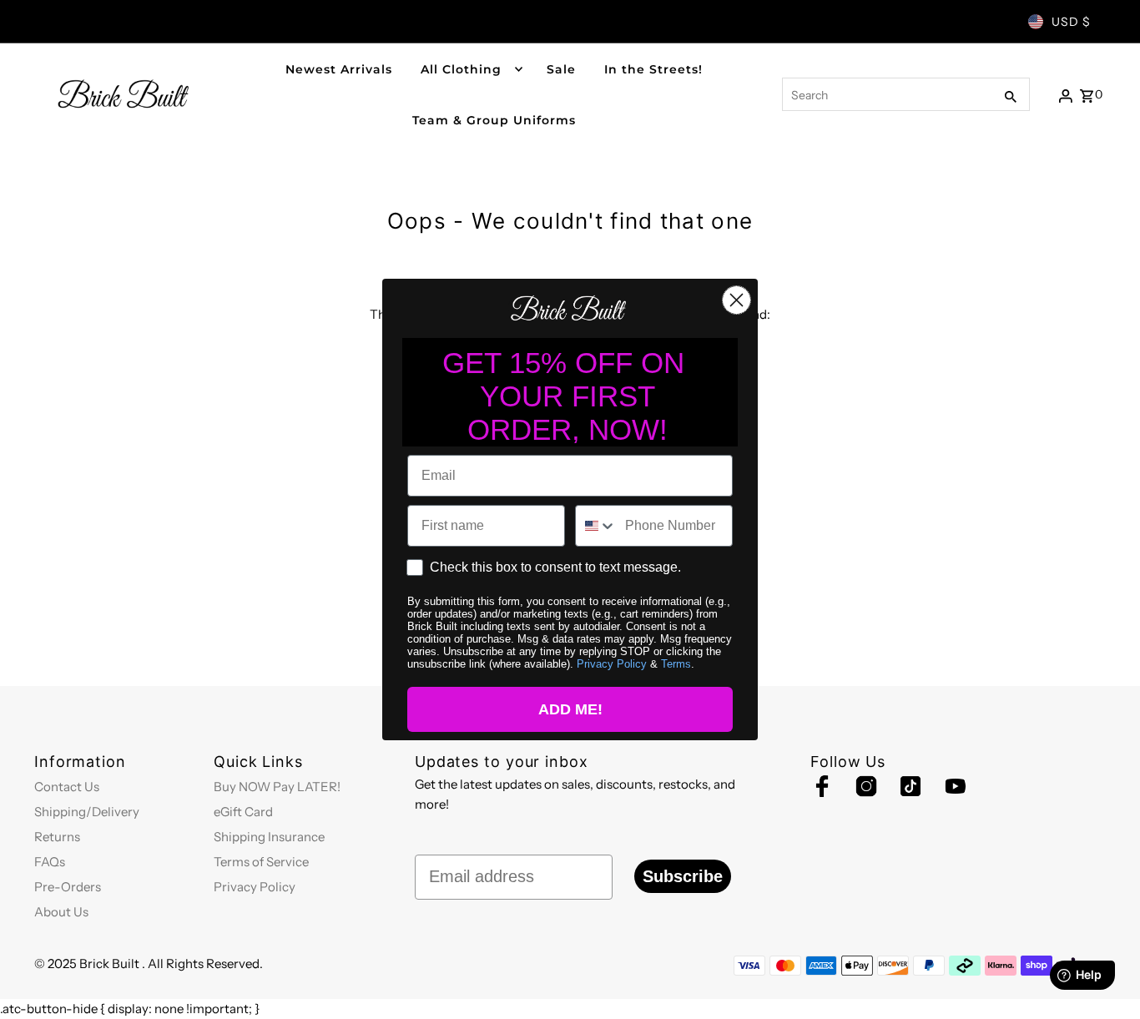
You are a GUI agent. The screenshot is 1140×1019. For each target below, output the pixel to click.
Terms (676, 664)
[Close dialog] (736, 300)
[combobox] (596, 526)
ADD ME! (570, 709)
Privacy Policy (612, 664)
